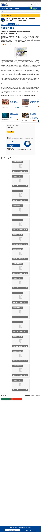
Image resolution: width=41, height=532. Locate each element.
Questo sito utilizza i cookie (15, 527)
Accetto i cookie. (13, 530)
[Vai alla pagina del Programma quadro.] (3, 20)
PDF (17, 398)
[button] (34, 4)
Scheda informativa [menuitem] (4, 24)
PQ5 (6, 11)
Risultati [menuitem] (17, 24)
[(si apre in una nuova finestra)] (4, 4)
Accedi (31, 4)
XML (7, 398)
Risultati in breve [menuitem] (12, 24)
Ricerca (36, 4)
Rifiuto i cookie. (28, 530)
